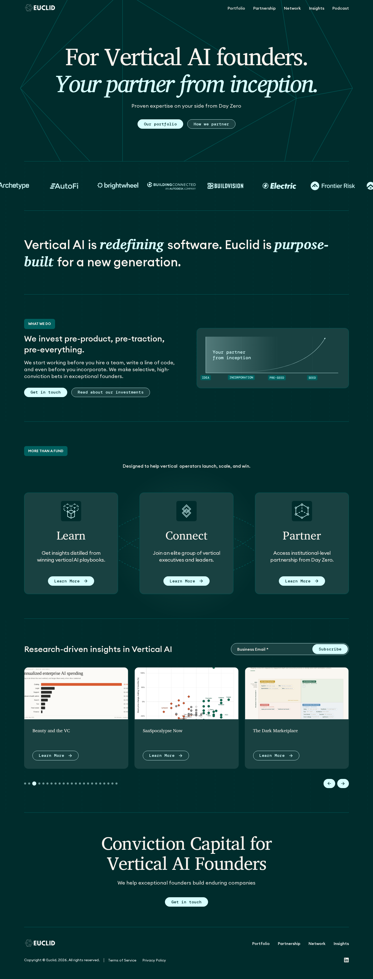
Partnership (264, 8)
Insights (316, 8)
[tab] (25, 783)
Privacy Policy (154, 960)
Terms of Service (122, 960)
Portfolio (236, 8)
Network (292, 8)
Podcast (340, 8)
